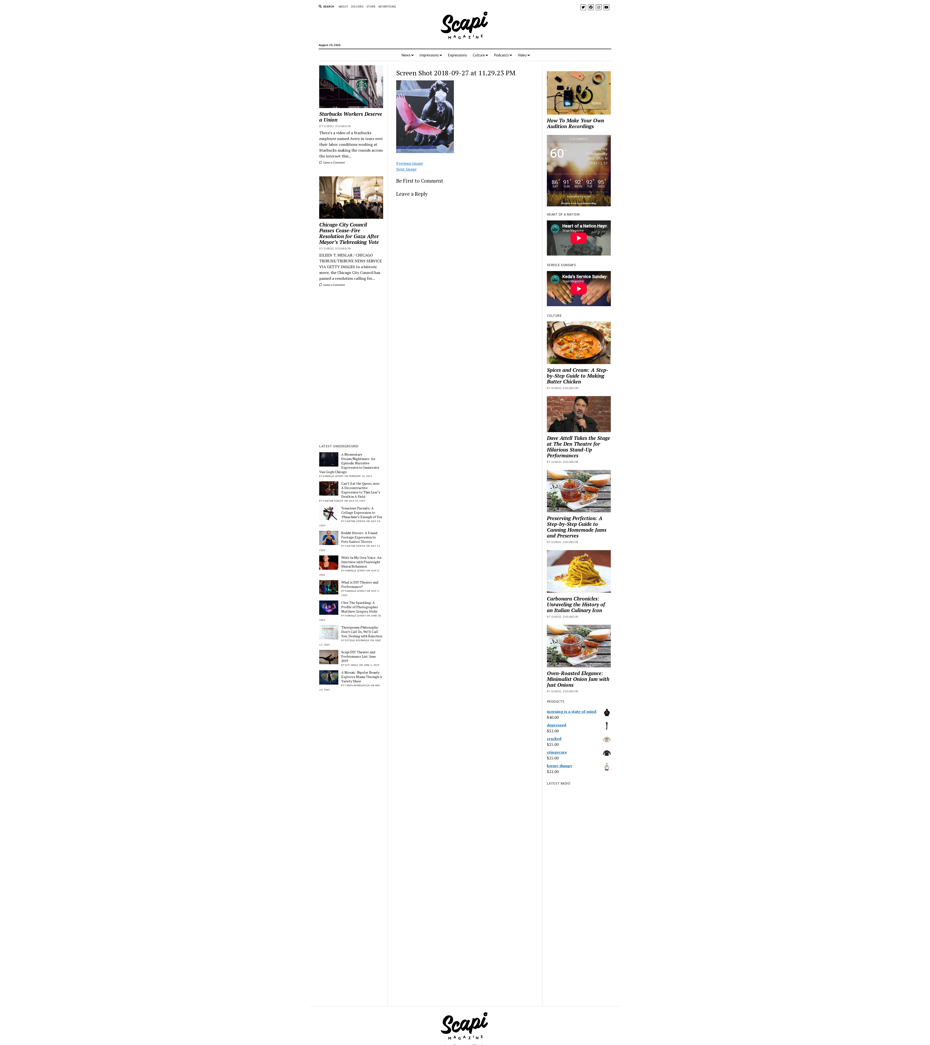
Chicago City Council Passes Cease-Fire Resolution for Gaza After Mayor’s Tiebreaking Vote (349, 233)
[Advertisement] (351, 365)
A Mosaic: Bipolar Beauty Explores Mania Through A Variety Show (361, 676)
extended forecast (579, 196)
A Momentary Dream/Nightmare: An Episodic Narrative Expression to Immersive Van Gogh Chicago (349, 463)
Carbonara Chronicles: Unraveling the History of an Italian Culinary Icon (576, 604)
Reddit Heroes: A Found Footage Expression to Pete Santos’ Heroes (359, 537)
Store (370, 6)
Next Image (406, 169)
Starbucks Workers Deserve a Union (350, 117)
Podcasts (501, 55)
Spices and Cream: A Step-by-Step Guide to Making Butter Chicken (577, 375)
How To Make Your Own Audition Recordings (575, 123)
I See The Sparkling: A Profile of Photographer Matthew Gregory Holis (359, 607)
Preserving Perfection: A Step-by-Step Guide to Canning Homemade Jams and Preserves (576, 526)
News (406, 55)
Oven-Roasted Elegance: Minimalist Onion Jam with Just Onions (578, 679)
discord (357, 6)
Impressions (429, 55)
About (343, 6)
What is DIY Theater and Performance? (359, 584)
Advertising (387, 6)
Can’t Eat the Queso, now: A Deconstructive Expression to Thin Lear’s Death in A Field (360, 490)
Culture (479, 55)
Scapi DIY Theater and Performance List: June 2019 (358, 656)
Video (522, 55)
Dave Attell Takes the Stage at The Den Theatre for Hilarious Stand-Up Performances (578, 446)
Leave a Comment (334, 162)
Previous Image (409, 163)
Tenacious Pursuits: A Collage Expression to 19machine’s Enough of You (361, 512)
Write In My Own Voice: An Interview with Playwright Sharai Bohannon (361, 562)
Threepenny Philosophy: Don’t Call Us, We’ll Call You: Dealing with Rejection (361, 631)
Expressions (457, 55)
